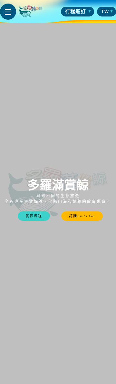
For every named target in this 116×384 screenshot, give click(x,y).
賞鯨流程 (33, 216)
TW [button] (105, 11)
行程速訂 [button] (76, 11)
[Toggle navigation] (8, 12)
